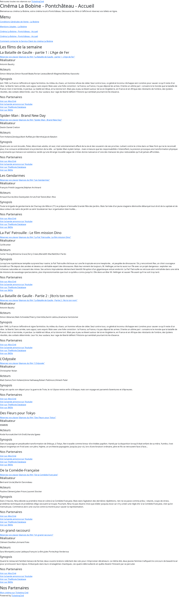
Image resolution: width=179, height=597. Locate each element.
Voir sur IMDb (6, 110)
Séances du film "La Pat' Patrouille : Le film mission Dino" (45, 237)
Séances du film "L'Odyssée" (32, 363)
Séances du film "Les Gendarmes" (34, 180)
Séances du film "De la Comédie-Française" (38, 474)
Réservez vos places (9, 57)
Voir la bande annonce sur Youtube (16, 104)
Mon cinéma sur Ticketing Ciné (14, 592)
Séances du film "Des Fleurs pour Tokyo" (37, 417)
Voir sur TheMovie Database (13, 107)
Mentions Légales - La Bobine (13, 26)
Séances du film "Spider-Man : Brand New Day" (40, 120)
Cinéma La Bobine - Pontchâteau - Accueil (19, 31)
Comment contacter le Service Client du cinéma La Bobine (26, 41)
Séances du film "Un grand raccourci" (36, 535)
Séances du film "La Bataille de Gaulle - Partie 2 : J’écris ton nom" (48, 300)
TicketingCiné (37, 1)
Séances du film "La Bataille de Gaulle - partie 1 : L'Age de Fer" (47, 57)
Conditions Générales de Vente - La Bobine (19, 21)
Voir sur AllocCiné (8, 101)
